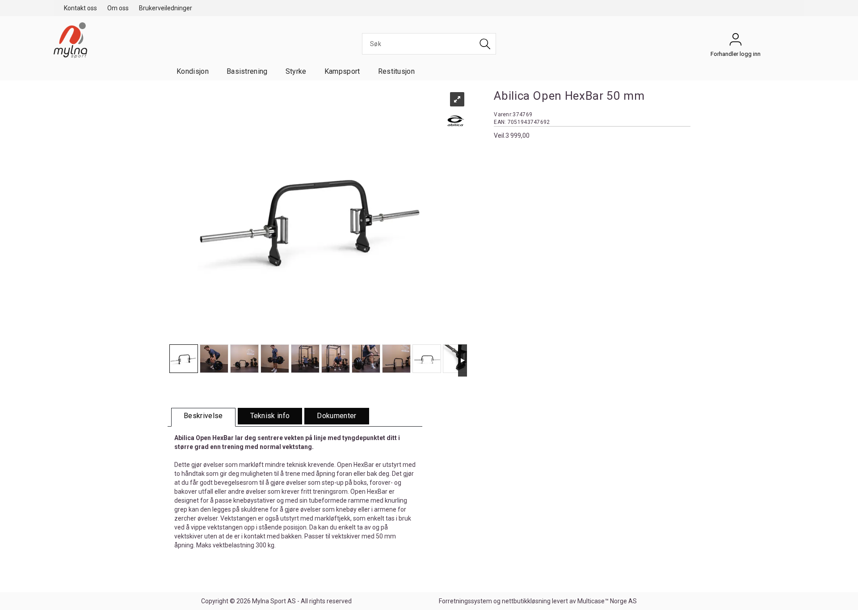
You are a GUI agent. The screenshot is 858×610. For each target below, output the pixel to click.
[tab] (203, 417)
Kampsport (342, 71)
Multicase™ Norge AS (607, 601)
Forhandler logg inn (735, 41)
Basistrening (247, 71)
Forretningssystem (465, 601)
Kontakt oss (80, 8)
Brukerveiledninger (165, 8)
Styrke (296, 71)
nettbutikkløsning (526, 601)
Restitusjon (396, 71)
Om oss (118, 8)
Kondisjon (193, 71)
